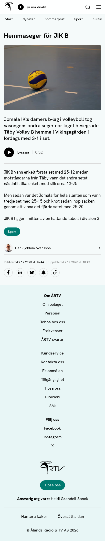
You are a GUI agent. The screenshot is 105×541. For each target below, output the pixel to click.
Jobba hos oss (52, 322)
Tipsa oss (52, 388)
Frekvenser (52, 330)
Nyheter (28, 19)
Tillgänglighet (52, 379)
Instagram (53, 437)
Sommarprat (54, 19)
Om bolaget (52, 304)
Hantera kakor (34, 516)
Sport (78, 19)
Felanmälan (52, 370)
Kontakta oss (52, 361)
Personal (52, 313)
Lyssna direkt (36, 7)
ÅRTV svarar (52, 339)
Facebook (52, 428)
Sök (52, 405)
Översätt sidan (71, 516)
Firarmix (52, 397)
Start (9, 19)
